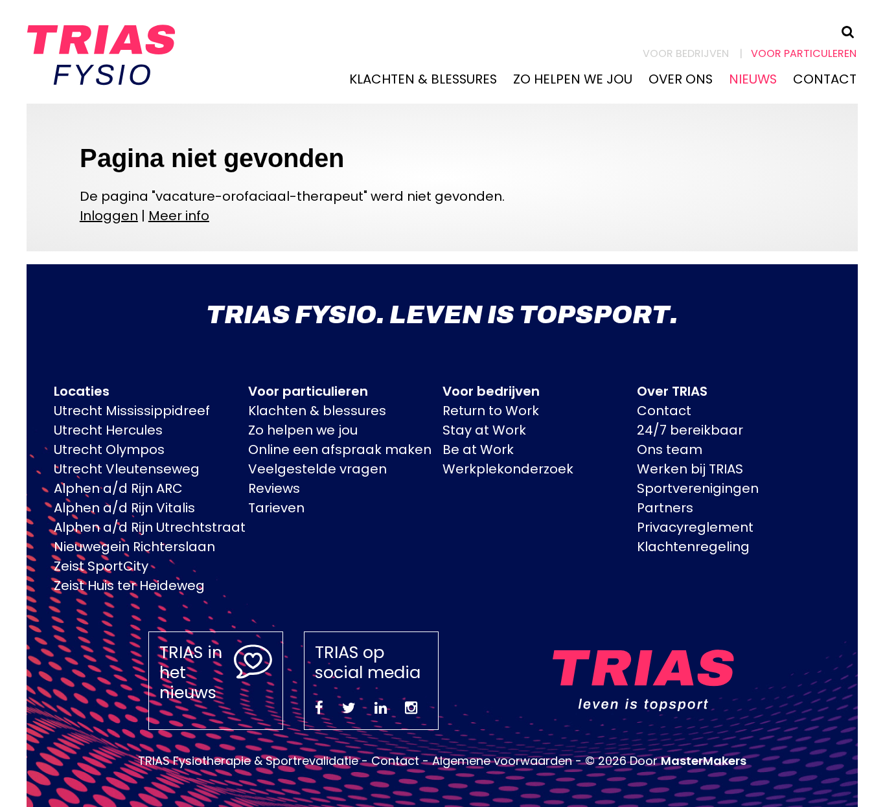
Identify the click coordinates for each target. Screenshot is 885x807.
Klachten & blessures (423, 79)
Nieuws (753, 79)
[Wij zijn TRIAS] (101, 50)
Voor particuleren (803, 53)
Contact (824, 79)
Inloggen (109, 216)
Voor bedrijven (686, 53)
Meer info (178, 216)
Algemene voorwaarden (502, 761)
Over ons (681, 79)
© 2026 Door (665, 761)
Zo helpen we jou (572, 79)
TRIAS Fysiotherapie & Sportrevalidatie (248, 761)
